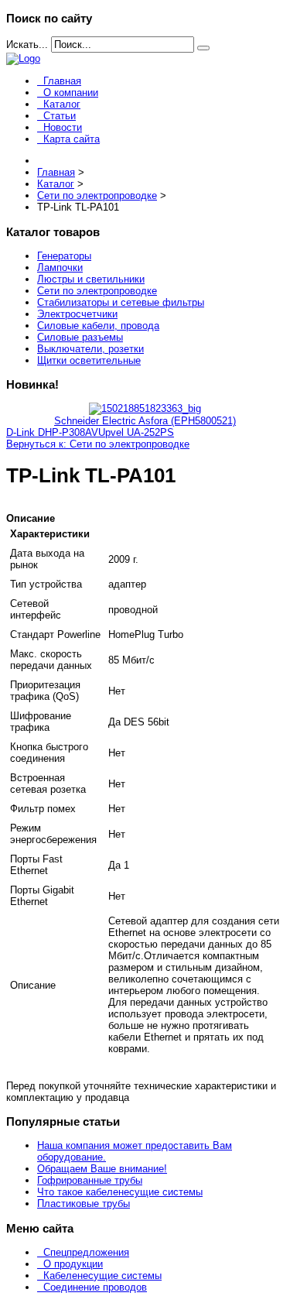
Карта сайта (71, 139)
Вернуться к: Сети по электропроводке (97, 444)
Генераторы (64, 256)
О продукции (73, 1264)
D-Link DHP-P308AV (52, 432)
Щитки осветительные (89, 360)
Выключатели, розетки (90, 349)
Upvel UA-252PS (136, 432)
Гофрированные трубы (89, 1180)
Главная (62, 81)
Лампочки (60, 267)
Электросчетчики (77, 314)
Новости (62, 127)
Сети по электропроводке (97, 291)
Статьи (59, 116)
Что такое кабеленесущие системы (120, 1192)
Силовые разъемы (80, 337)
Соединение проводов (95, 1287)
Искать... (27, 44)
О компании (70, 92)
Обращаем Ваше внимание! (102, 1168)
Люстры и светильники (91, 279)
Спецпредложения (86, 1252)
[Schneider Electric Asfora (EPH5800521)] (145, 408)
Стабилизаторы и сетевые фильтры (120, 302)
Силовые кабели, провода (98, 325)
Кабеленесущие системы (102, 1275)
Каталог (61, 104)
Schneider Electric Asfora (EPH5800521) (145, 421)
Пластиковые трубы (83, 1203)
